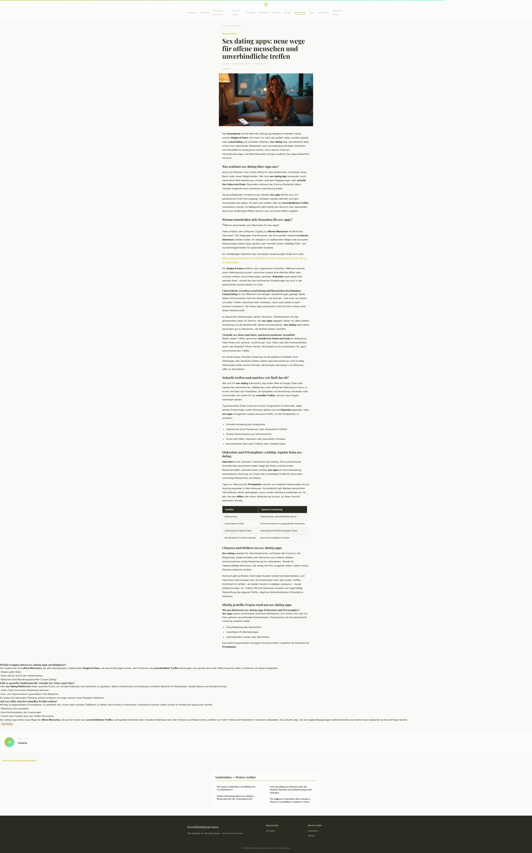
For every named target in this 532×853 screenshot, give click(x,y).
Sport (311, 12)
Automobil (204, 12)
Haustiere (276, 12)
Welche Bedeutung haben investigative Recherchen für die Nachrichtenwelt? (235, 797)
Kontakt (311, 835)
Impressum (313, 831)
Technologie (323, 12)
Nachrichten (300, 12)
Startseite (191, 12)
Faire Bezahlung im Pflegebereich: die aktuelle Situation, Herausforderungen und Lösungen (291, 789)
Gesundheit (263, 12)
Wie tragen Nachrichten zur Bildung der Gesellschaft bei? (236, 788)
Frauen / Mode (236, 12)
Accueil (225, 26)
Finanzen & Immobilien (218, 12)
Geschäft (250, 12)
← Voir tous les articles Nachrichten (18, 760)
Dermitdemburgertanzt (202, 827)
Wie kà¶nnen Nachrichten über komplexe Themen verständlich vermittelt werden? (290, 800)
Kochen (287, 12)
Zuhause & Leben (337, 12)
